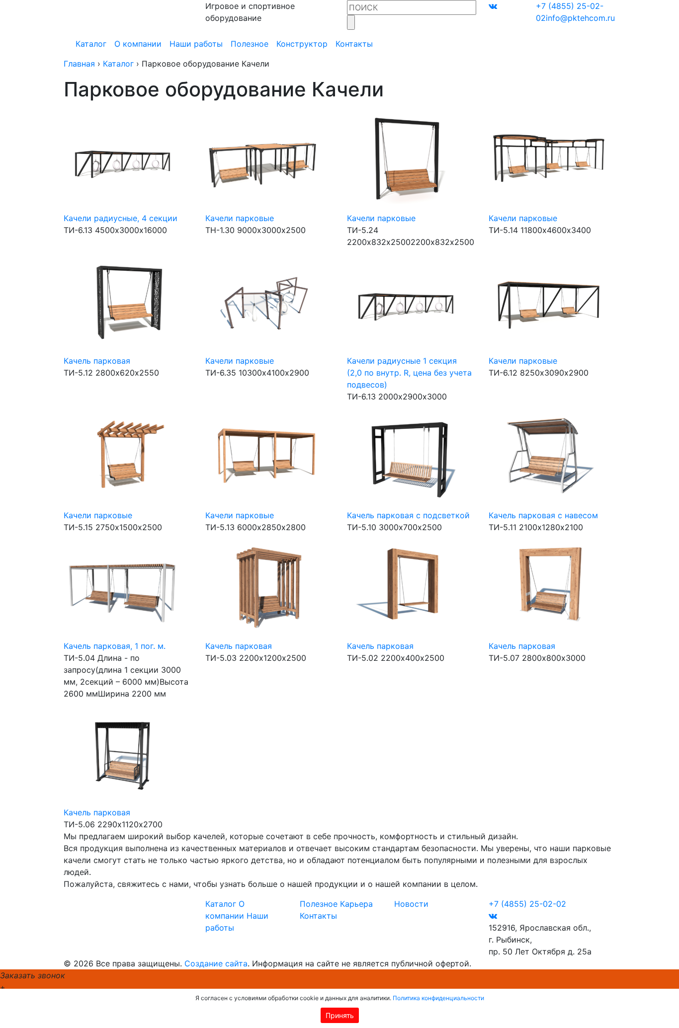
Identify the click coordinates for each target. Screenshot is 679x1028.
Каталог (91, 44)
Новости (411, 904)
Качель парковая (97, 361)
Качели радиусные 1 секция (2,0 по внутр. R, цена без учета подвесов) (409, 373)
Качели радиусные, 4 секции (120, 218)
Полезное (249, 44)
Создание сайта (216, 963)
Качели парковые (239, 218)
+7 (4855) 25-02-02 (527, 904)
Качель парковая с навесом (543, 515)
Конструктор (302, 44)
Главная (79, 64)
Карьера (356, 904)
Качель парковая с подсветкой (408, 515)
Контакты (354, 44)
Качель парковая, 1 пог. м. (115, 646)
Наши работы (196, 44)
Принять (340, 1015)
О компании (138, 44)
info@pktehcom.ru (580, 18)
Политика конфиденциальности (438, 998)
